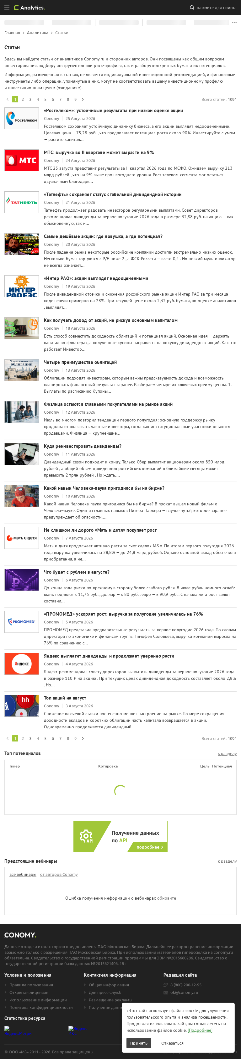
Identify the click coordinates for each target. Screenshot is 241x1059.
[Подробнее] (200, 1030)
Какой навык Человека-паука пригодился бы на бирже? (104, 488)
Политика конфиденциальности (41, 1007)
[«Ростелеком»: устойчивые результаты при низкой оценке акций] (21, 118)
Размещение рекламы (110, 1000)
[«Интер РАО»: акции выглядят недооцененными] (21, 286)
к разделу (227, 753)
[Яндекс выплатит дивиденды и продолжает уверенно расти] (21, 664)
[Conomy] (32, 7)
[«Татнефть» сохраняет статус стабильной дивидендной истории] (21, 202)
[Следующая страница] (83, 99)
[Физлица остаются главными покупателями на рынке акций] (21, 412)
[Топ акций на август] (21, 706)
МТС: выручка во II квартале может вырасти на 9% (99, 152)
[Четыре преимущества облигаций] (21, 370)
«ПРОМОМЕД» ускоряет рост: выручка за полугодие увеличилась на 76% (123, 614)
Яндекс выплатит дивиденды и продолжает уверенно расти (109, 656)
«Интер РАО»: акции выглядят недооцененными (96, 278)
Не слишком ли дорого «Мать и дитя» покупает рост (100, 530)
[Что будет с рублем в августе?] (21, 580)
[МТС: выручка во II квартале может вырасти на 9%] (21, 160)
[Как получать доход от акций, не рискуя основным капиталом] (21, 328)
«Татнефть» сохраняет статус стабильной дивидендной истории (112, 194)
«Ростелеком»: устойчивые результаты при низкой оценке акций (113, 110)
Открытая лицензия (28, 992)
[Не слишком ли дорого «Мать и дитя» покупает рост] (21, 538)
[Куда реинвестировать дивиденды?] (21, 454)
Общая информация (109, 985)
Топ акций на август (65, 698)
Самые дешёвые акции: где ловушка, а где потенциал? (103, 236)
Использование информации (38, 1000)
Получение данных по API (114, 1007)
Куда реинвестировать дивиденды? (82, 446)
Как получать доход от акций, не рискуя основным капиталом (111, 320)
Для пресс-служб (105, 992)
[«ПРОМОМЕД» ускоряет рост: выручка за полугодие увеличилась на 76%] (21, 622)
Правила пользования (31, 985)
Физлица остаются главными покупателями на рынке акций (108, 404)
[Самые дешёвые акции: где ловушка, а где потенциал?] (21, 244)
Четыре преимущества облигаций (80, 362)
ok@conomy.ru (184, 992)
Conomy (51, 118)
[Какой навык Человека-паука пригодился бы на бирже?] (21, 496)
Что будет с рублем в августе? (77, 572)
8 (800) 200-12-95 (185, 985)
